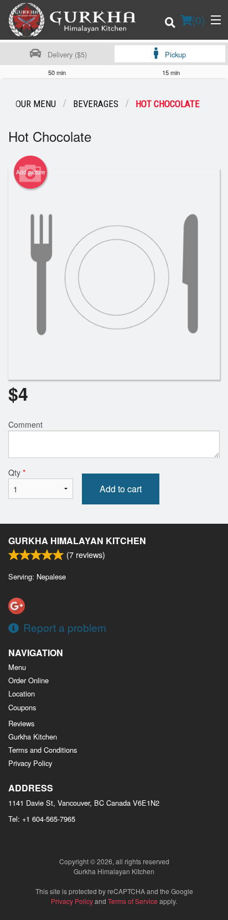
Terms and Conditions (42, 749)
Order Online (28, 680)
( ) (198, 19)
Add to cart (121, 488)
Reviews (21, 723)
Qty (16, 472)
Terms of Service (133, 901)
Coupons (22, 707)
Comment (25, 424)
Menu (17, 667)
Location (21, 693)
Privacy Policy (30, 763)
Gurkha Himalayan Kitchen (77, 540)
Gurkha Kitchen (32, 736)
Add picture (30, 172)
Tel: (41, 818)
